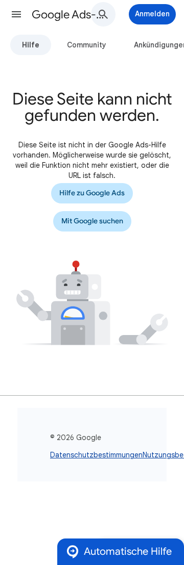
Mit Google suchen (92, 221)
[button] (16, 14)
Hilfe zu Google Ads (92, 193)
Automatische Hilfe (128, 551)
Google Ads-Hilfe (69, 14)
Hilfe (30, 44)
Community (86, 44)
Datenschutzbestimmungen (96, 454)
